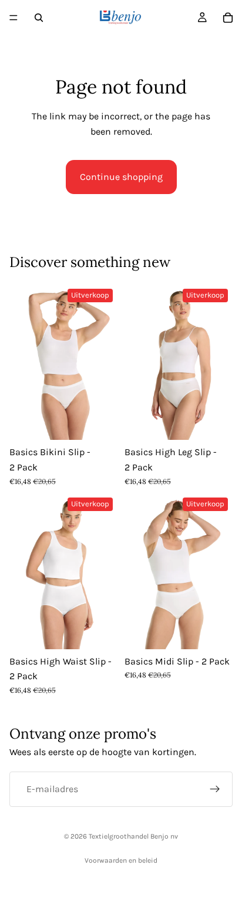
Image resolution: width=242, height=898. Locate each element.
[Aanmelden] (215, 789)
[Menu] (13, 17)
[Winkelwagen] (228, 18)
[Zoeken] (39, 18)
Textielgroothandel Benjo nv (133, 836)
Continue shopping (121, 176)
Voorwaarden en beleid (121, 860)
